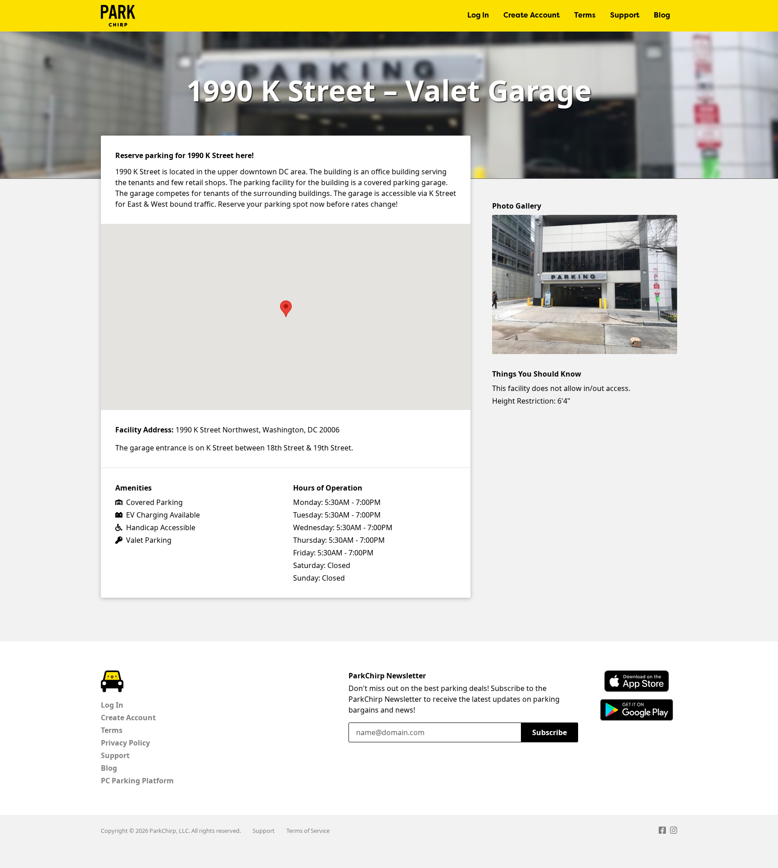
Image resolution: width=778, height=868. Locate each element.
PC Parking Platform (137, 781)
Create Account (531, 15)
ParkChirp (118, 16)
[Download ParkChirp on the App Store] (636, 681)
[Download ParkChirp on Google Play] (636, 710)
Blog (662, 15)
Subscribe (549, 732)
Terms (585, 15)
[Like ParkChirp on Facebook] (662, 831)
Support (624, 15)
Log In (478, 15)
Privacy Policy (125, 743)
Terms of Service (308, 831)
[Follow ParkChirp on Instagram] (673, 831)
